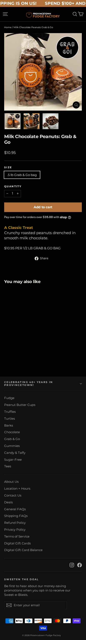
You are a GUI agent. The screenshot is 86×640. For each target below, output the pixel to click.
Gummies (12, 446)
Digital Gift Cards (17, 543)
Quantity (13, 186)
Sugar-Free (13, 460)
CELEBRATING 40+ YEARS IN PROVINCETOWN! (28, 384)
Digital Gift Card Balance (23, 550)
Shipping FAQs (16, 516)
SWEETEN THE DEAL (21, 579)
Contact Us (12, 495)
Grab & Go (12, 439)
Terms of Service (16, 536)
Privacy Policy (14, 529)
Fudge (9, 398)
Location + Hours (17, 488)
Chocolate (12, 432)
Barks (8, 425)
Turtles (9, 418)
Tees (7, 466)
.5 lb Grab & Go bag (22, 175)
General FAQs (15, 509)
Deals (8, 502)
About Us (11, 482)
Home (7, 27)
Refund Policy (15, 523)
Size (8, 167)
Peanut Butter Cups (19, 405)
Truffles (10, 412)
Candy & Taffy (14, 453)
